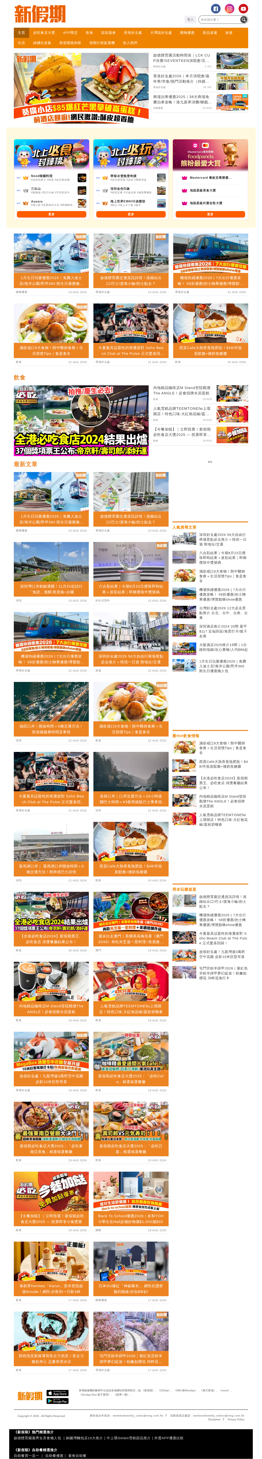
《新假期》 (148, 1390)
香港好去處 (133, 33)
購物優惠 (187, 33)
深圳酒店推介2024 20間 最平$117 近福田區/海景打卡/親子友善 (223, 631)
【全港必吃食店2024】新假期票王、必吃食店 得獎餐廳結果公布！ (223, 783)
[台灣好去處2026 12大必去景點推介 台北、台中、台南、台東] (184, 612)
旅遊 (229, 33)
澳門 (98, 950)
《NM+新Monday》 (185, 1390)
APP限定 (70, 33)
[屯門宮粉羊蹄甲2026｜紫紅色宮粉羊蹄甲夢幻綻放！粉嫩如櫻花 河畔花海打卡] (184, 972)
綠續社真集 (42, 43)
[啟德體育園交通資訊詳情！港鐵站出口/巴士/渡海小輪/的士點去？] (184, 901)
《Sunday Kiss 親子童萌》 (95, 1394)
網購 (98, 1230)
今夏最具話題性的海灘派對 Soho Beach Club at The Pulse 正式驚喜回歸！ (223, 938)
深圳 (19, 600)
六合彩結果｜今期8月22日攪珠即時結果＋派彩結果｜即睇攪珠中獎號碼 (223, 557)
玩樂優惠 (158, 108)
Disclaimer (214, 1419)
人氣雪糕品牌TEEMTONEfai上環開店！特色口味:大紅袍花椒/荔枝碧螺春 (223, 819)
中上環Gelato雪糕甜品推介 (129, 1438)
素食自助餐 (77, 1456)
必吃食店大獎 (44, 33)
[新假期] (72, 13)
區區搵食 (108, 33)
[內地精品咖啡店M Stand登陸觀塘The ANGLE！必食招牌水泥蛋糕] (184, 800)
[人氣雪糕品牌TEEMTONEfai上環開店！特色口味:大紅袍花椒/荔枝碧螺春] (184, 819)
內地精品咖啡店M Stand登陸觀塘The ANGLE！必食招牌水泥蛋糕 (222, 801)
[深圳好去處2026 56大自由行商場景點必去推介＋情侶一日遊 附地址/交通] (184, 538)
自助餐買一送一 (26, 1456)
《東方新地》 (208, 1390)
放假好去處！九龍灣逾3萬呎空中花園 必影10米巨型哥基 (222, 954)
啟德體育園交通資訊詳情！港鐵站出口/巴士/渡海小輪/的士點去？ (223, 901)
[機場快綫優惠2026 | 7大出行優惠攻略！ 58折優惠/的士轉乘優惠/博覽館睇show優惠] (184, 593)
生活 (21, 43)
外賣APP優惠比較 (169, 1438)
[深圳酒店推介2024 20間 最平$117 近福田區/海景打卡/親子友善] (184, 630)
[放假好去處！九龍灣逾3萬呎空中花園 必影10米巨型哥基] (184, 955)
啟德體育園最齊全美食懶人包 (37, 1438)
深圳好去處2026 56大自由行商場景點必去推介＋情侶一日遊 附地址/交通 (223, 539)
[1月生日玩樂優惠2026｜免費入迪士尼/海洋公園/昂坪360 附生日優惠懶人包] (184, 665)
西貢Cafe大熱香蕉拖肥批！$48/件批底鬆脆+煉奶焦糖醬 (223, 764)
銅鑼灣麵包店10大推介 (84, 1438)
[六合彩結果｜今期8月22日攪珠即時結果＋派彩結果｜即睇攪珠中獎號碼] (184, 557)
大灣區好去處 (161, 33)
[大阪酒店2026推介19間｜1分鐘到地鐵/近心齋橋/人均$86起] (184, 649)
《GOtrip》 (164, 1390)
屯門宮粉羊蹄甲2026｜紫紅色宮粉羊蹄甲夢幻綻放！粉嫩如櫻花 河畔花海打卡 (223, 973)
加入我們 (130, 43)
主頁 (21, 33)
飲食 (89, 33)
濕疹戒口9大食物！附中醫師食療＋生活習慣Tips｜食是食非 (222, 576)
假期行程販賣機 (102, 43)
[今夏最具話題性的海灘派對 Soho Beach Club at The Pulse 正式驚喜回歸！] (184, 937)
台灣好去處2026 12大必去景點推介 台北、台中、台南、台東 (223, 613)
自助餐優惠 (54, 1456)
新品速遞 (210, 33)
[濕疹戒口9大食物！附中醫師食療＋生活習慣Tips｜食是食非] (184, 575)
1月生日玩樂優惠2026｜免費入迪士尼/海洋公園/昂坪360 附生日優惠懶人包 (222, 666)
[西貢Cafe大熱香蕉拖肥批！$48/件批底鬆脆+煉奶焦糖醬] (184, 765)
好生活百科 (103, 600)
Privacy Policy (236, 1419)
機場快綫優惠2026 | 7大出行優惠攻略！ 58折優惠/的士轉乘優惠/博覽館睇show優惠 (222, 594)
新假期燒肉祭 (70, 43)
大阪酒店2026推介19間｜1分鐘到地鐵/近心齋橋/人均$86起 (223, 647)
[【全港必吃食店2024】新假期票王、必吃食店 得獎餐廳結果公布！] (184, 782)
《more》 (225, 1390)
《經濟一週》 (122, 1394)
